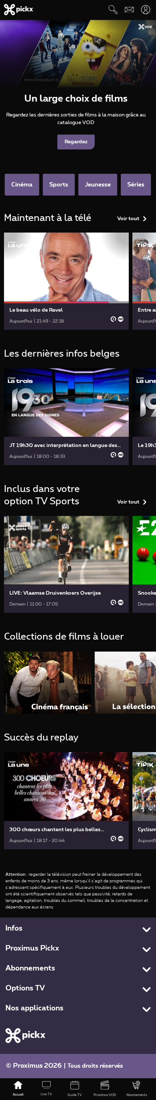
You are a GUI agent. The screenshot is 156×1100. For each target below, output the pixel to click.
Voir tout (128, 218)
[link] (66, 281)
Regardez (76, 141)
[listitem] (47, 683)
